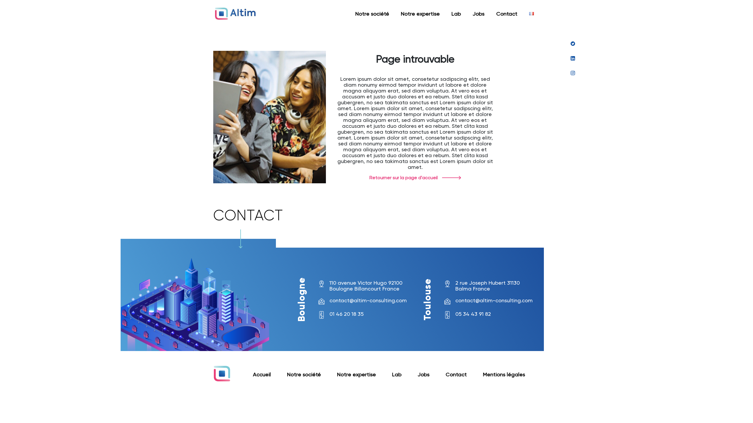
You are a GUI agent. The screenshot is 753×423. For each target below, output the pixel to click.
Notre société (372, 14)
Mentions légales (504, 374)
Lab (456, 14)
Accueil (262, 374)
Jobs (478, 14)
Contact (506, 14)
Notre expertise (420, 14)
